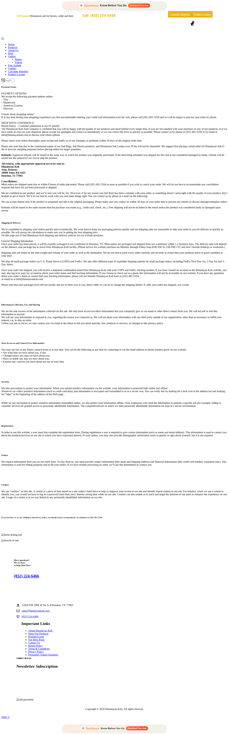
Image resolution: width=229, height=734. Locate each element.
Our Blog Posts (36, 639)
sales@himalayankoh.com (35, 610)
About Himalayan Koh (40, 630)
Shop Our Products (38, 633)
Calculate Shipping (180, 14)
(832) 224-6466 (26, 576)
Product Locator (202, 14)
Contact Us (34, 642)
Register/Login (36, 636)
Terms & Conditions (39, 648)
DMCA (5, 717)
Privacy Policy (36, 651)
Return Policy (35, 645)
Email (23, 686)
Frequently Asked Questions (43, 654)
